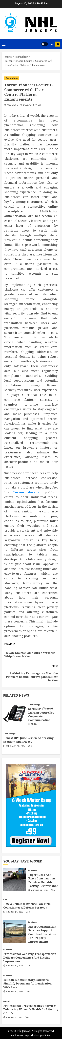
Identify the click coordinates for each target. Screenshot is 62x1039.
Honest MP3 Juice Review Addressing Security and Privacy (28, 739)
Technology (12, 78)
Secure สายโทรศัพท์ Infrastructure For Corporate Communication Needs (41, 716)
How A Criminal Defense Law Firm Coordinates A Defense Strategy (27, 905)
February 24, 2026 (15, 746)
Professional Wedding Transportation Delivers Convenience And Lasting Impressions (29, 957)
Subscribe (57, 44)
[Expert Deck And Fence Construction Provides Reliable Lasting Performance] (14, 879)
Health (6, 1001)
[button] (3, 44)
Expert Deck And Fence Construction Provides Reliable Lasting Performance (43, 880)
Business (32, 870)
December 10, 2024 (33, 105)
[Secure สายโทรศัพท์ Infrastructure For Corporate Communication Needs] (14, 713)
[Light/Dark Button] (44, 44)
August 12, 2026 (14, 966)
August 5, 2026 (14, 1017)
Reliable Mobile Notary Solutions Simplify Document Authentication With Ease (27, 983)
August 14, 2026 (14, 912)
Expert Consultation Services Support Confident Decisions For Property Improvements (42, 934)
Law (5, 899)
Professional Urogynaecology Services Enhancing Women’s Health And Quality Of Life (30, 1009)
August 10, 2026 (14, 991)
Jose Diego (12, 105)
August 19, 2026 (39, 890)
